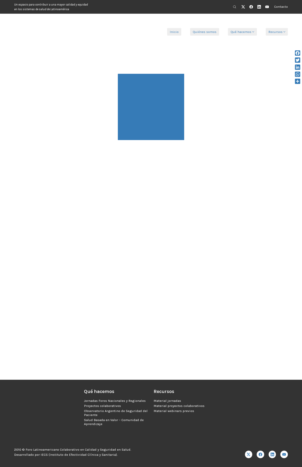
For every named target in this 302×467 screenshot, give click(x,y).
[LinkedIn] (259, 7)
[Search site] (234, 6)
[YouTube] (267, 7)
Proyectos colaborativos (102, 406)
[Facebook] (251, 7)
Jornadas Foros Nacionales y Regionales (115, 401)
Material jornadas (167, 401)
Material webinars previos (174, 411)
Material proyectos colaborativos (179, 406)
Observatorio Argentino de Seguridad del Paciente (116, 413)
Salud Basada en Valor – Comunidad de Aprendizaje (114, 422)
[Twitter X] (243, 7)
